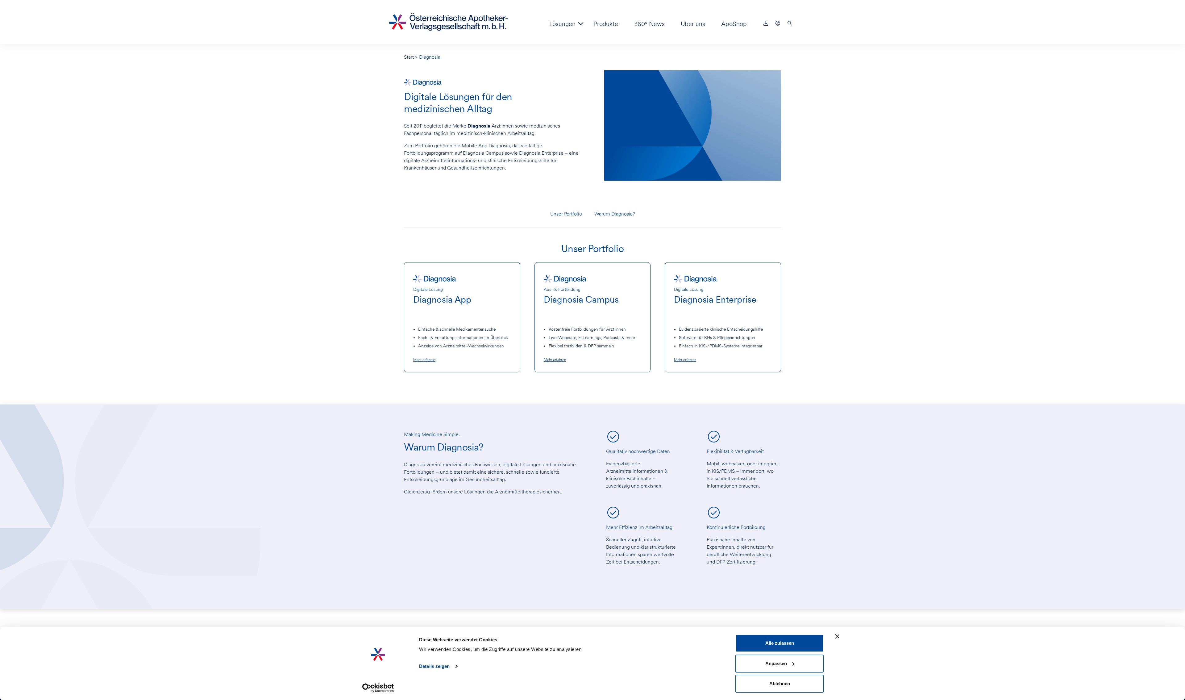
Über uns (693, 23)
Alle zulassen (779, 643)
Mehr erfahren (424, 360)
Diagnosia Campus (581, 299)
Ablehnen (779, 683)
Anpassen (776, 663)
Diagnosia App (442, 299)
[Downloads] (766, 24)
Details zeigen (434, 666)
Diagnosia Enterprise (715, 299)
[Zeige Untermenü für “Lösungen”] (580, 24)
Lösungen (562, 23)
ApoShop (734, 23)
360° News (649, 23)
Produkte (605, 23)
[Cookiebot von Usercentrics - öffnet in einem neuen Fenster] (378, 688)
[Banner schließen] (837, 636)
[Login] (778, 24)
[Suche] (790, 24)
